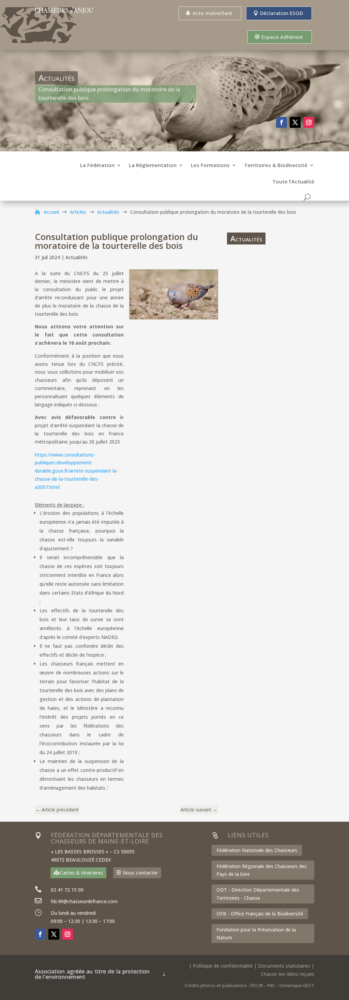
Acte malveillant (212, 13)
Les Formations (210, 165)
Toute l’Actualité (293, 182)
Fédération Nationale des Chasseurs (256, 850)
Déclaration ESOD (281, 13)
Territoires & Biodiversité (275, 165)
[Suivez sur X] (295, 122)
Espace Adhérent (282, 36)
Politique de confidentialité (223, 965)
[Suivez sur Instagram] (308, 122)
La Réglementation (153, 165)
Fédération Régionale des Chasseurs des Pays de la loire (261, 870)
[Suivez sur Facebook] (281, 122)
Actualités (76, 257)
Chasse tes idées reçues (287, 974)
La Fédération (97, 165)
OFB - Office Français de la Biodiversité (259, 913)
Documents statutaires (284, 965)
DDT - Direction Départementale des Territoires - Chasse (257, 893)
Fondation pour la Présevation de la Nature (256, 933)
